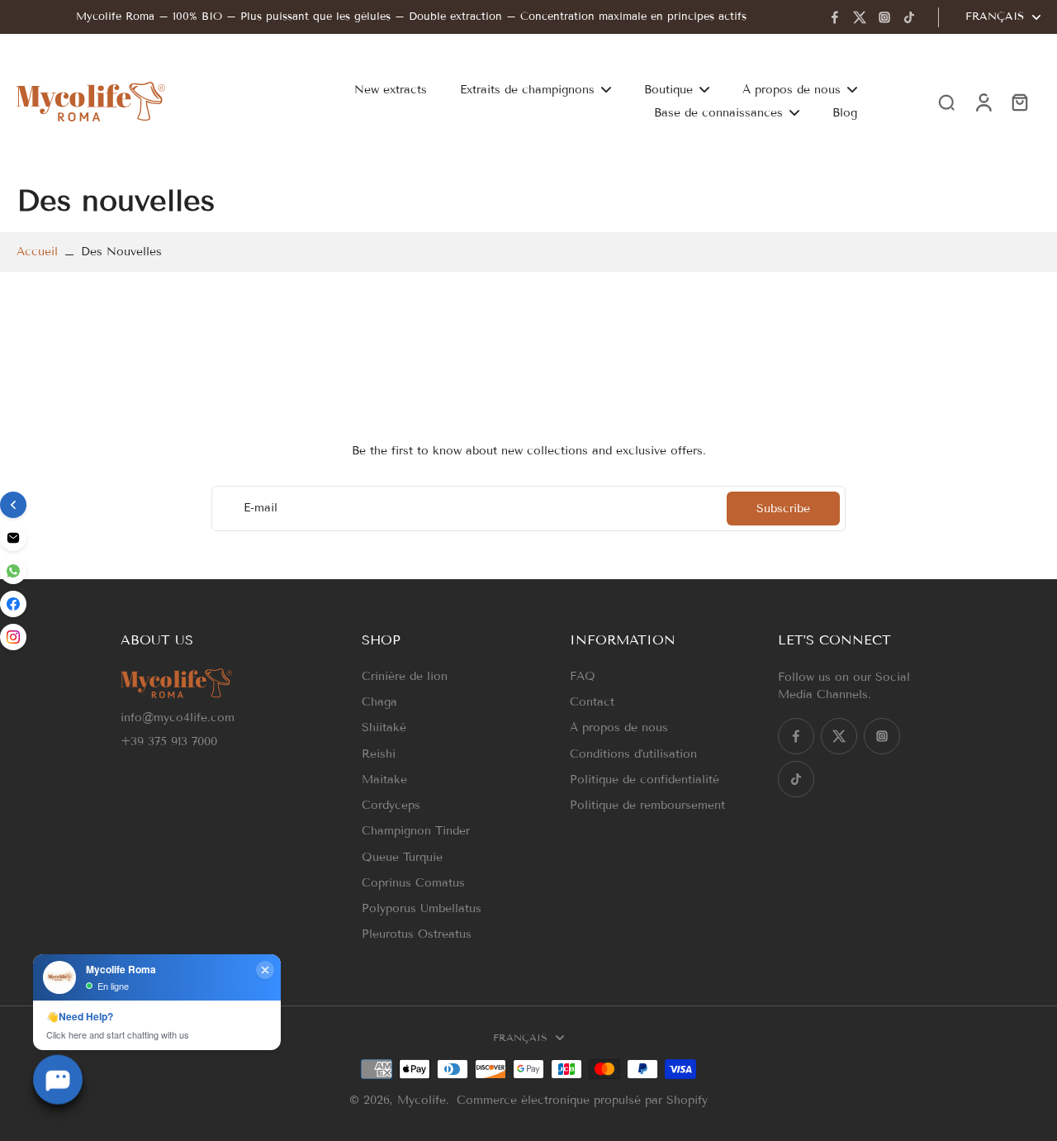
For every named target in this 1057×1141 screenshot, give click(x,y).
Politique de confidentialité (644, 780)
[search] (946, 101)
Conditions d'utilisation (633, 754)
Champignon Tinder (416, 831)
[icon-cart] (1019, 101)
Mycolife (421, 1100)
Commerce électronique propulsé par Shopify (582, 1100)
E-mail (260, 509)
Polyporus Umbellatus (421, 908)
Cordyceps (391, 805)
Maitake (384, 780)
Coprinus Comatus (413, 883)
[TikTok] (909, 17)
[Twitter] (859, 17)
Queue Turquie (402, 857)
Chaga (379, 702)
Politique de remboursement (647, 805)
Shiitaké (384, 727)
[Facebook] (834, 17)
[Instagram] (884, 17)
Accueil (37, 252)
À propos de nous (619, 727)
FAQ (582, 676)
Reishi (379, 754)
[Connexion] (983, 101)
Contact (592, 702)
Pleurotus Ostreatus (417, 934)
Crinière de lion (405, 676)
